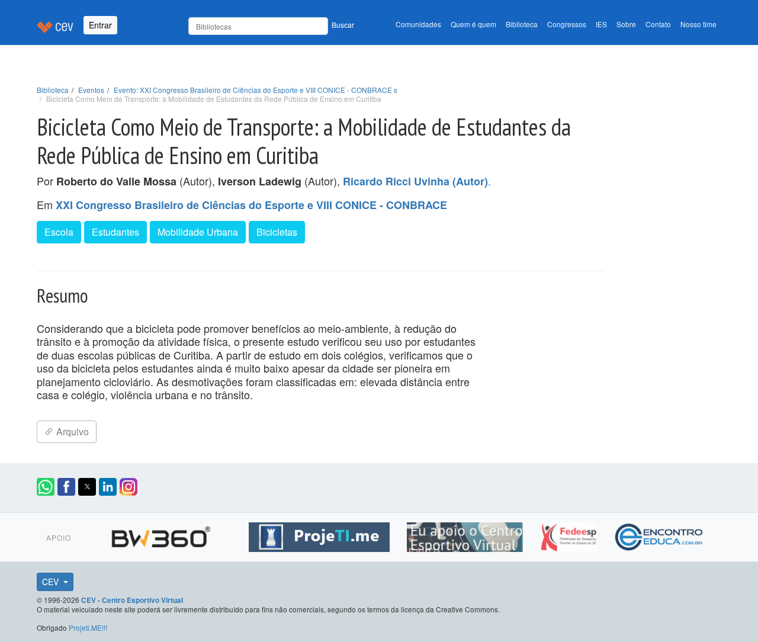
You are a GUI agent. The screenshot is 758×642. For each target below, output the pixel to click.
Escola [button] (58, 232)
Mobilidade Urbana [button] (198, 232)
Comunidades (418, 24)
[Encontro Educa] (659, 535)
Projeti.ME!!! (88, 627)
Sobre (626, 24)
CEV (51, 582)
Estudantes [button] (115, 232)
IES (601, 24)
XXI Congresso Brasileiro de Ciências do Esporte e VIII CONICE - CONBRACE (251, 205)
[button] (45, 487)
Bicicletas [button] (276, 232)
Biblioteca (522, 24)
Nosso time (698, 24)
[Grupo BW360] (162, 535)
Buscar (343, 25)
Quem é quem (473, 24)
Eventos (91, 90)
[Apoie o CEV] (466, 535)
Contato (658, 24)
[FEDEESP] (570, 535)
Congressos (566, 24)
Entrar (100, 25)
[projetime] (321, 535)
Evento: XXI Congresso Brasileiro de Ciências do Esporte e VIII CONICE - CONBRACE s (255, 90)
